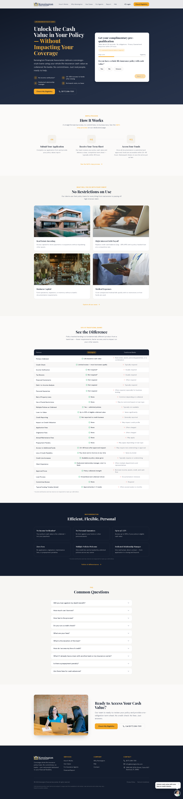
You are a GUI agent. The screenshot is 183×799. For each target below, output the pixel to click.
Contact (96, 767)
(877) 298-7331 (67, 91)
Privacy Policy (131, 782)
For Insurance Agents (71, 767)
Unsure (118, 69)
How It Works (63, 4)
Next (139, 76)
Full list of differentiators (90, 564)
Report (108, 4)
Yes (102, 69)
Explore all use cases (90, 304)
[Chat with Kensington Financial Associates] (177, 793)
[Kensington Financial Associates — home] (43, 4)
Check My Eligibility (44, 91)
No (109, 69)
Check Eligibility (141, 4)
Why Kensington (76, 4)
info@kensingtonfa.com (134, 764)
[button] (168, 785)
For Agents (99, 4)
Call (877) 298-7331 (133, 726)
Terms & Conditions (143, 782)
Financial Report (69, 770)
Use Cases (89, 4)
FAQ (115, 4)
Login (128, 4)
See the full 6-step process (90, 164)
